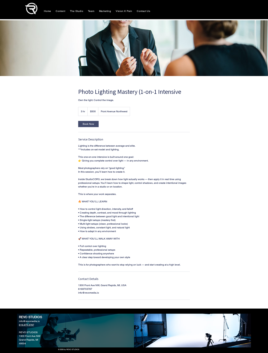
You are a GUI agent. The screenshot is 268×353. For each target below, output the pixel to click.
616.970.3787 (26, 324)
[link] (88, 124)
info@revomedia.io (29, 321)
